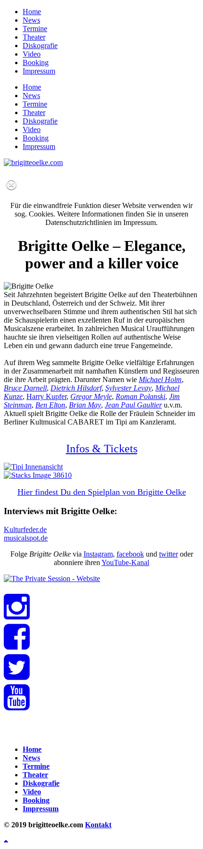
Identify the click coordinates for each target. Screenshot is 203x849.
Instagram (98, 554)
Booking (36, 62)
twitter (168, 554)
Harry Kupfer (46, 396)
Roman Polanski (140, 396)
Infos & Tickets (101, 448)
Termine (35, 29)
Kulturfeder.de (25, 529)
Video (32, 54)
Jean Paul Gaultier (133, 405)
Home (32, 12)
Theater (34, 37)
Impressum (39, 71)
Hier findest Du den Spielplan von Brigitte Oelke (101, 492)
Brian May (85, 405)
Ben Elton (50, 405)
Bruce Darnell (25, 388)
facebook (130, 554)
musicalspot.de (26, 538)
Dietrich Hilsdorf (76, 388)
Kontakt (98, 825)
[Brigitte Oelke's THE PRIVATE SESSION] (52, 578)
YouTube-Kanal (125, 562)
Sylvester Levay (128, 388)
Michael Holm (160, 379)
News (31, 20)
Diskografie (40, 46)
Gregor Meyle (91, 396)
